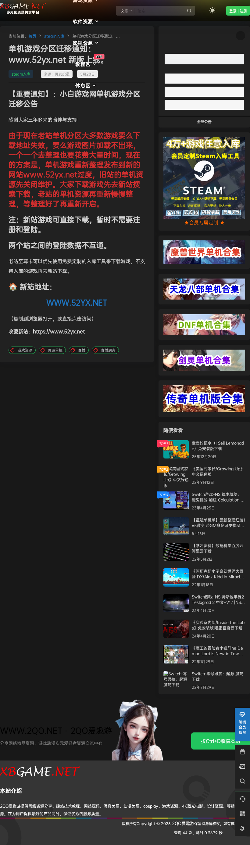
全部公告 (204, 121)
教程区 (88, 61)
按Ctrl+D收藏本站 (220, 741)
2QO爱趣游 (182, 823)
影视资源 (83, 42)
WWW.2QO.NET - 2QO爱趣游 (56, 730)
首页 (32, 36)
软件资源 (83, 21)
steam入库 (54, 36)
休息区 (83, 85)
